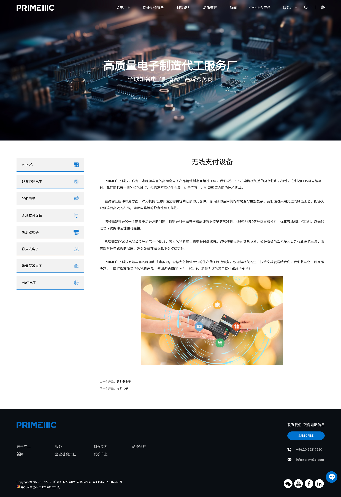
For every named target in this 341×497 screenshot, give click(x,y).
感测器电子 (115, 381)
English (316, 16)
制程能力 (183, 7)
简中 (315, 23)
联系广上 (290, 7)
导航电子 (114, 388)
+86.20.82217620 (309, 449)
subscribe (305, 435)
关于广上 (123, 7)
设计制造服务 (153, 7)
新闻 (233, 7)
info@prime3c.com (310, 459)
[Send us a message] (331, 477)
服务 (58, 446)
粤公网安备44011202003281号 (41, 487)
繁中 (315, 30)
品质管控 (210, 7)
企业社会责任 (259, 7)
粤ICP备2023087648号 (107, 481)
